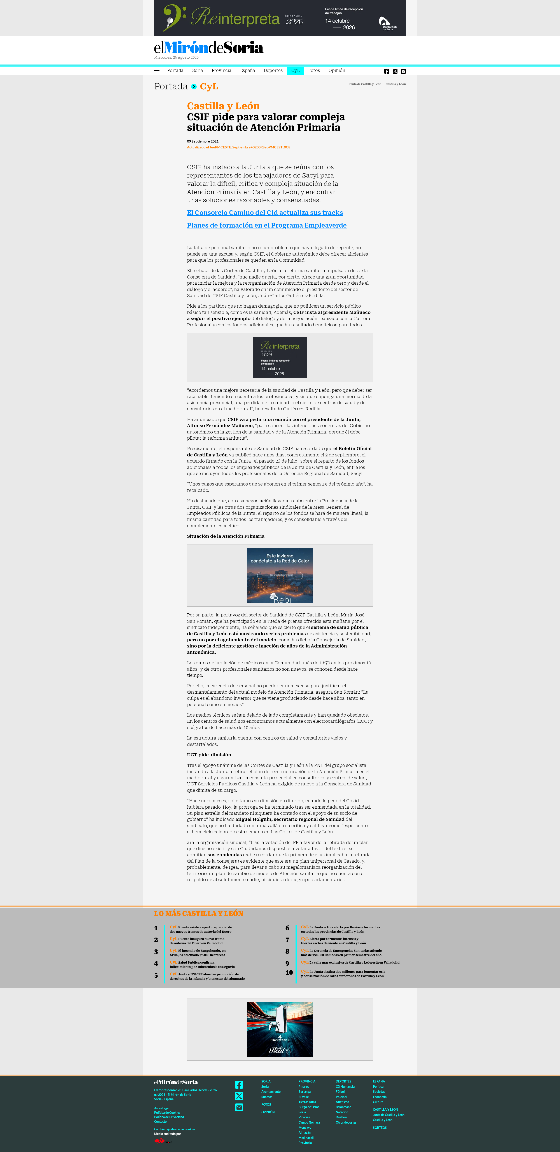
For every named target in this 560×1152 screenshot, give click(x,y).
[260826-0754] (280, 17)
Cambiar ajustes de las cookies (174, 1129)
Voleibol (341, 1097)
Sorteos (380, 1127)
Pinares (304, 1086)
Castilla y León (396, 84)
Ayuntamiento (271, 1091)
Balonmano (343, 1107)
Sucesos (266, 1097)
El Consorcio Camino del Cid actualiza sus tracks (265, 212)
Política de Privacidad (169, 1117)
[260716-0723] (280, 1029)
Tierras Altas (307, 1102)
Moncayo (305, 1127)
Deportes (273, 70)
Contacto (160, 1121)
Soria (197, 70)
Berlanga (305, 1091)
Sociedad (379, 1091)
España (247, 70)
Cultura (378, 1102)
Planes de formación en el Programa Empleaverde (267, 225)
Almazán (305, 1132)
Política (378, 1086)
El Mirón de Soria (209, 48)
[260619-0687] (280, 357)
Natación (342, 1112)
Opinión (337, 70)
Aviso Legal (161, 1108)
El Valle (304, 1097)
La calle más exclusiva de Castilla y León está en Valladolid (350, 962)
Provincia (221, 70)
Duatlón (341, 1117)
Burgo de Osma (309, 1107)
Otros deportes (346, 1122)
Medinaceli (306, 1138)
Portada (175, 70)
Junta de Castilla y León (365, 84)
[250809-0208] (280, 575)
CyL (295, 70)
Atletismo (342, 1102)
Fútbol (340, 1091)
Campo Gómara (309, 1122)
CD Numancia (345, 1086)
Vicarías (304, 1117)
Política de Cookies (167, 1112)
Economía (380, 1097)
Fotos (314, 70)
